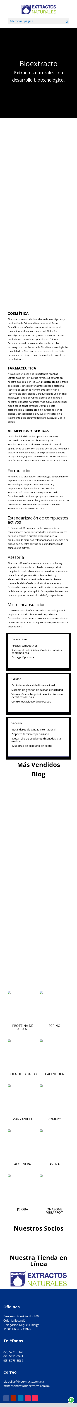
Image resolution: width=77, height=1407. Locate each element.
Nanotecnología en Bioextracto (36, 943)
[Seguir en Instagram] (28, 1398)
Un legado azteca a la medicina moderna (36, 828)
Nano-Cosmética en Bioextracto (37, 886)
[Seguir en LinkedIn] (20, 1398)
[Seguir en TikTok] (35, 1398)
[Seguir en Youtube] (13, 1398)
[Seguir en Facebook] (6, 1398)
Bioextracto (34, 833)
